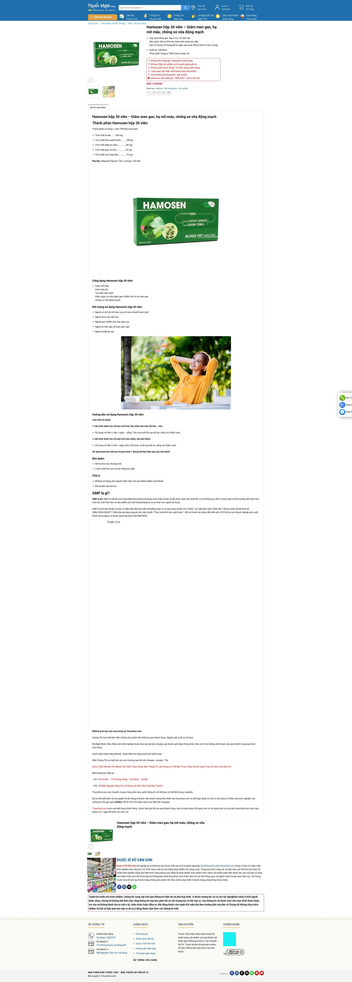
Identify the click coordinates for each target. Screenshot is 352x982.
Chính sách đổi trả (145, 938)
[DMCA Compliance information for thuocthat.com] (233, 952)
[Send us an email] (129, 887)
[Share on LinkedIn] (169, 93)
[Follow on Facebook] (119, 887)
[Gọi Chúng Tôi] (134, 887)
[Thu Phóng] (90, 80)
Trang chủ (93, 23)
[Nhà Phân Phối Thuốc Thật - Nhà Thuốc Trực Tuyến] (102, 7)
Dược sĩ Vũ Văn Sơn (145, 943)
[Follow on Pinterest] (257, 973)
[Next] (141, 54)
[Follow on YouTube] (261, 973)
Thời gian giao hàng (145, 953)
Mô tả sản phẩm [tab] (98, 108)
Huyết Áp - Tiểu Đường (164, 88)
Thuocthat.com (99, 808)
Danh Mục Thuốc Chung (113, 23)
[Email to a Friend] (159, 93)
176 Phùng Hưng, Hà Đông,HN (111, 945)
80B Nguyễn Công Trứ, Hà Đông (111, 952)
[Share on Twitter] (154, 93)
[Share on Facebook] (149, 93)
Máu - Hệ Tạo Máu (137, 23)
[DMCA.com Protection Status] (229, 939)
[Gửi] (185, 7)
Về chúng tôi (142, 934)
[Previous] (91, 54)
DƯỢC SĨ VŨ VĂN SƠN (134, 860)
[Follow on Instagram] (124, 887)
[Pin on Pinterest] (164, 93)
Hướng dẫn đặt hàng (146, 948)
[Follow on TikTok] (242, 973)
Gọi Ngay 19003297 (106, 937)
